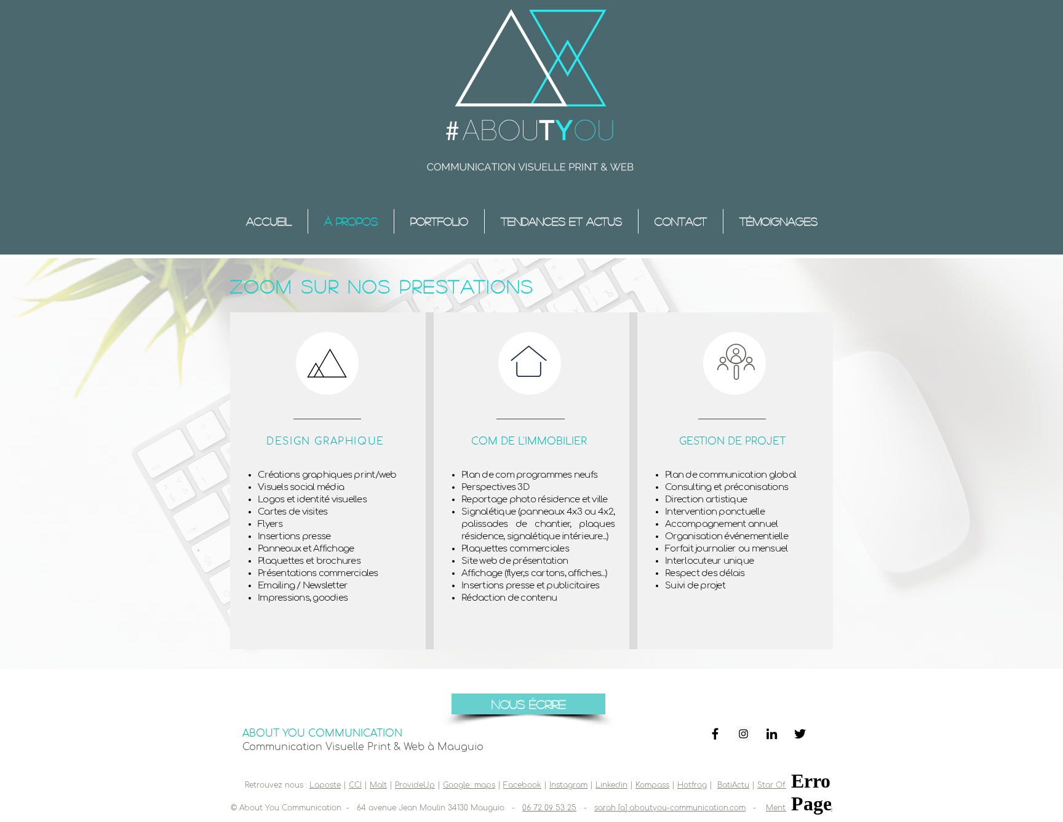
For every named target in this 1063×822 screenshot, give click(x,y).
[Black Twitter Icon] (800, 733)
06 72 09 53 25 (549, 808)
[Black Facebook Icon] (715, 733)
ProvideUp (415, 785)
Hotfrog (692, 785)
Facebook (522, 785)
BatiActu (733, 785)
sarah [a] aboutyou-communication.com (670, 808)
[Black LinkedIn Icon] (771, 733)
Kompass (652, 785)
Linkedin (611, 785)
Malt (378, 785)
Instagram (568, 785)
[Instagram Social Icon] (743, 733)
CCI (355, 785)
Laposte (325, 785)
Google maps (469, 785)
